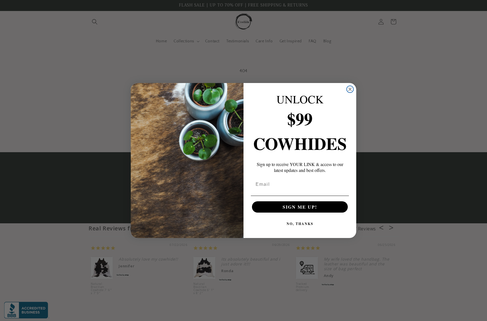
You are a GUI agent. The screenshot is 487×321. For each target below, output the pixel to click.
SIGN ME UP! (300, 207)
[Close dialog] (350, 89)
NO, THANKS (300, 223)
